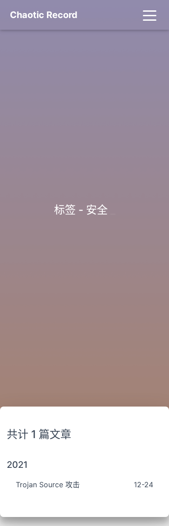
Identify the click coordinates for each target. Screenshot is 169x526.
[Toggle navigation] (149, 15)
